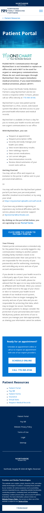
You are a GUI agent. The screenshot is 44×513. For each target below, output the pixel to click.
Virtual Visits (14, 399)
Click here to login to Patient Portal (22, 233)
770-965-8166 (29, 97)
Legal (23, 437)
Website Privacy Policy (23, 427)
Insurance (13, 396)
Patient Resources (12, 18)
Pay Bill (12, 391)
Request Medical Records (19, 402)
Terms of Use (23, 432)
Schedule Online (22, 360)
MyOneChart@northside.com (17, 215)
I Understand (22, 508)
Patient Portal (15, 388)
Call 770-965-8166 (22, 370)
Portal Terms (27, 223)
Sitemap (23, 443)
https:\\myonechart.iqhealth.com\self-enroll (23, 201)
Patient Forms (15, 394)
